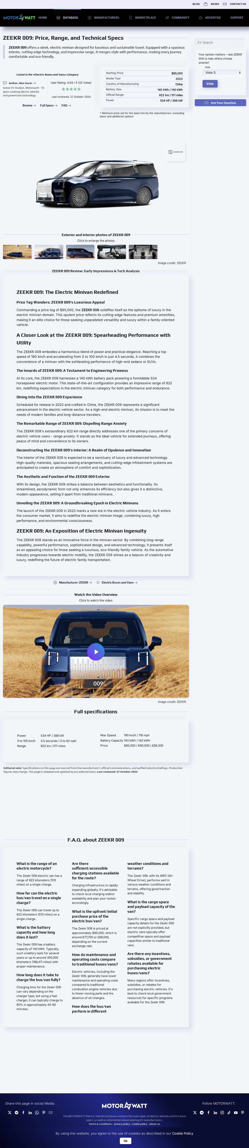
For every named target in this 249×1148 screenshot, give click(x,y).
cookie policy (139, 1123)
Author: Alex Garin (20, 83)
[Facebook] (208, 1112)
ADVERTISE (213, 17)
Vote (207, 67)
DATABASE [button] (70, 17)
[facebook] (23, 1112)
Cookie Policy (182, 1133)
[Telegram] (16, 1112)
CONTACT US (238, 3)
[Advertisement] (119, 805)
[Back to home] (19, 17)
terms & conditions (100, 1123)
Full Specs (47, 105)
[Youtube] (236, 1112)
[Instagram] (222, 1112)
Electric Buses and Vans (118, 582)
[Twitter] (10, 1112)
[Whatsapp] (37, 1112)
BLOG (196, 3)
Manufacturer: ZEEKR (73, 582)
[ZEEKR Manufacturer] (175, 151)
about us (154, 1123)
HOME (43, 17)
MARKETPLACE (145, 17)
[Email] (51, 1112)
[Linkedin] (30, 1112)
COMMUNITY (180, 17)
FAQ (64, 105)
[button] (17, 252)
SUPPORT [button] (236, 17)
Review (27, 105)
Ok (125, 1141)
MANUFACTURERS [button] (106, 17)
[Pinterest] (44, 1112)
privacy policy (122, 1123)
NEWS (215, 3)
